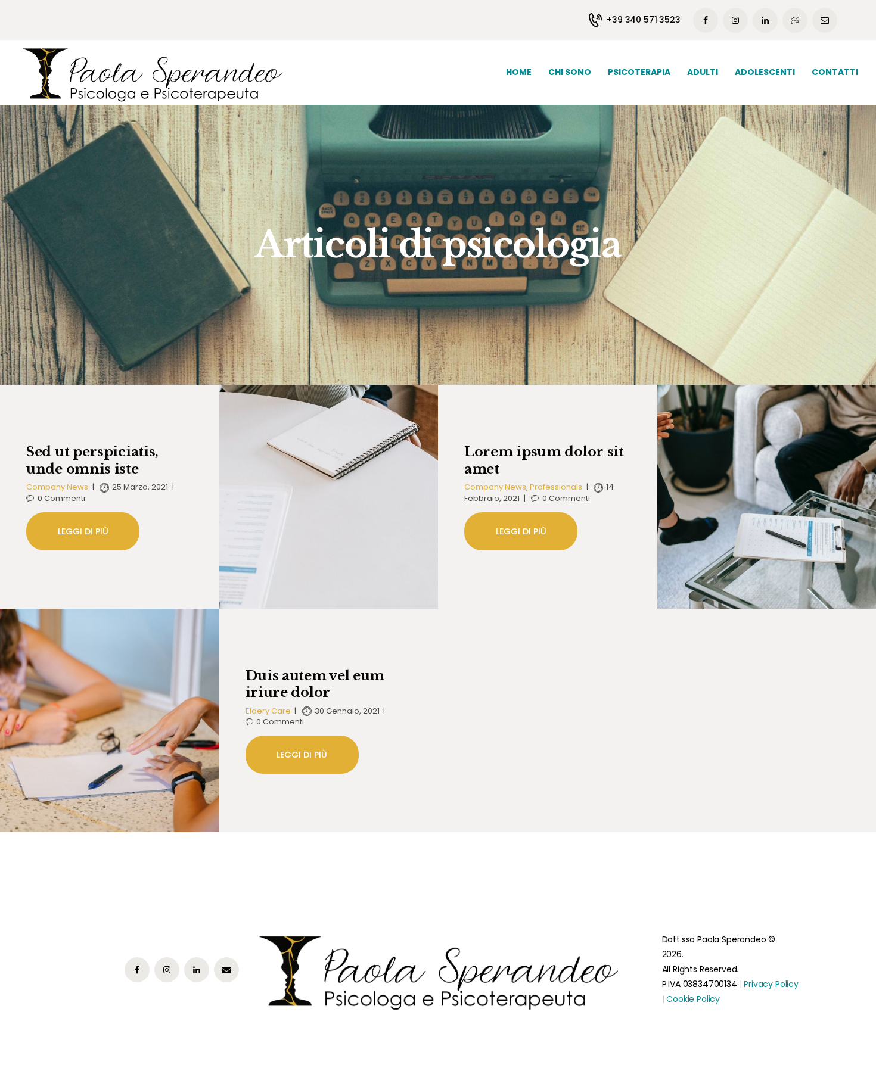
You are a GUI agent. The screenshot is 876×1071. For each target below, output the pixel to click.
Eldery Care (268, 711)
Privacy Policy (771, 984)
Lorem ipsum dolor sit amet (544, 460)
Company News (57, 487)
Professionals (556, 487)
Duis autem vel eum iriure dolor (315, 684)
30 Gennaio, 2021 (347, 711)
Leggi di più (83, 531)
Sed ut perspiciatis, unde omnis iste (92, 460)
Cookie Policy (693, 999)
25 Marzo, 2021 (140, 487)
